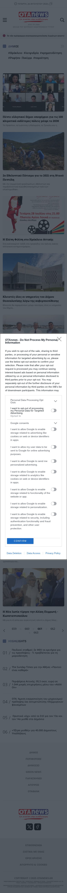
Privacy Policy (53, 553)
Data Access (33, 553)
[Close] (60, 340)
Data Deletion (14, 553)
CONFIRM (20, 541)
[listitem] (33, 401)
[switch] (54, 410)
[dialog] (33, 447)
